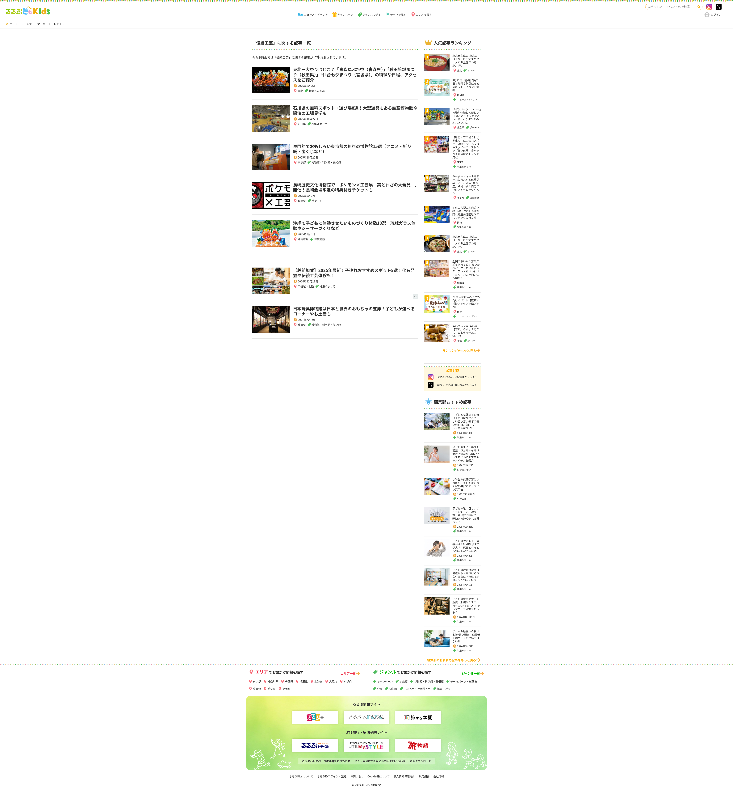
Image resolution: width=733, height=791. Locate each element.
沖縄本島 (303, 239)
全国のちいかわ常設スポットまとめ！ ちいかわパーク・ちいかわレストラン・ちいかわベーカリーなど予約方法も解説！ (466, 269)
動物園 (393, 689)
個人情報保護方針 (404, 776)
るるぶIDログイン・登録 (331, 776)
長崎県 (302, 201)
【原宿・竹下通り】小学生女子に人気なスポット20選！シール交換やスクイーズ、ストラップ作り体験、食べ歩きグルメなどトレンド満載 (466, 147)
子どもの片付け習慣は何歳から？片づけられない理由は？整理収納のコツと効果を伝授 (465, 575)
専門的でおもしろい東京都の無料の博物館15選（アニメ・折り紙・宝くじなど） (352, 148)
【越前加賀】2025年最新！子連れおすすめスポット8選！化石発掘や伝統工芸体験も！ (354, 272)
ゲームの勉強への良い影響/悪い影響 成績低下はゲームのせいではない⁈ (466, 636)
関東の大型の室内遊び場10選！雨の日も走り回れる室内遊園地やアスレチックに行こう (466, 213)
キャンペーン (345, 14)
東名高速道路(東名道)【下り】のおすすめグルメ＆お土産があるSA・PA (465, 331)
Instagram (709, 7)
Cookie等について (378, 776)
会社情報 (438, 776)
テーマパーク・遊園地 (463, 681)
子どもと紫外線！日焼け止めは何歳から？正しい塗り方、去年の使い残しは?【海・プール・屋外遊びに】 (465, 421)
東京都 (302, 162)
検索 (699, 7)
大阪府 (333, 681)
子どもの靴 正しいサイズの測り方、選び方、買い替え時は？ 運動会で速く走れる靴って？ (465, 515)
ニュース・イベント (316, 14)
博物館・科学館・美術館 (429, 681)
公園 (379, 689)
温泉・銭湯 (443, 689)
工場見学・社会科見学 (417, 689)
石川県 (302, 124)
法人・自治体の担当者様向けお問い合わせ (380, 761)
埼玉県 (304, 681)
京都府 (348, 681)
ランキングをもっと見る (459, 350)
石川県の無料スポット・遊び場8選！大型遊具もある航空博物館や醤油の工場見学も (355, 110)
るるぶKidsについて (301, 776)
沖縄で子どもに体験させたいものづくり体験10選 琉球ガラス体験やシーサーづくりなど (354, 225)
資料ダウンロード (420, 761)
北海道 (318, 681)
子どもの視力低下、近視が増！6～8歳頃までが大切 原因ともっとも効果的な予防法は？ (466, 546)
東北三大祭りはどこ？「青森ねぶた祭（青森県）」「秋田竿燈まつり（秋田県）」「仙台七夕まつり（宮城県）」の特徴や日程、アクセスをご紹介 (355, 74)
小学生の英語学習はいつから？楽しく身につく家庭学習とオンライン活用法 (465, 484)
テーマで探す (398, 14)
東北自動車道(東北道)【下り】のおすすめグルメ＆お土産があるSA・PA (465, 61)
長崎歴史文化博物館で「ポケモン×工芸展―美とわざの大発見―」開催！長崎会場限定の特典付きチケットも (355, 187)
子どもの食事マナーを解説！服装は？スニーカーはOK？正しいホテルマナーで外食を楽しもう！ (466, 605)
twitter (431, 385)
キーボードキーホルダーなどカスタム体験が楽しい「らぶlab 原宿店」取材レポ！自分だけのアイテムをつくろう (465, 184)
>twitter (719, 7)
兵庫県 (302, 325)
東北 (300, 91)
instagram (431, 377)
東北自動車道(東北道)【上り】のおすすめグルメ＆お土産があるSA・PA (465, 242)
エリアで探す (424, 14)
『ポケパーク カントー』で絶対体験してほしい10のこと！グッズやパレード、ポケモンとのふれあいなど (466, 116)
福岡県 (286, 689)
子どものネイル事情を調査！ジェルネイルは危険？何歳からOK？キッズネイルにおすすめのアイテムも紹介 (466, 453)
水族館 (404, 681)
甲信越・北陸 (306, 286)
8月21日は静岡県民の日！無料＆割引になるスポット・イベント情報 (465, 85)
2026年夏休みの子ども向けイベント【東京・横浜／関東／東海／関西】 (466, 302)
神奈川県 (273, 681)
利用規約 (424, 776)
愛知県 (272, 689)
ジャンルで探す (371, 14)
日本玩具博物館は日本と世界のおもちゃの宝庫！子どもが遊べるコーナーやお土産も (354, 311)
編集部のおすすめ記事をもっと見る (451, 660)
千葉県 (289, 681)
